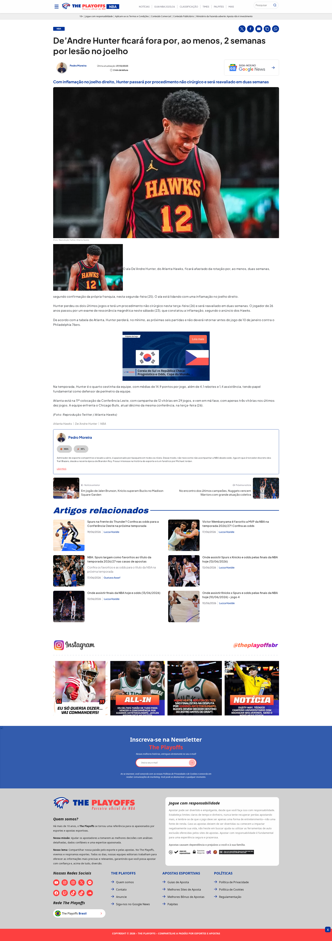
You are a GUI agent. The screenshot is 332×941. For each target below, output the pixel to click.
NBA (103, 423)
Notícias (144, 6)
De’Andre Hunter (86, 423)
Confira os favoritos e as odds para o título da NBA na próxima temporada (121, 569)
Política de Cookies (231, 889)
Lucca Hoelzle (111, 531)
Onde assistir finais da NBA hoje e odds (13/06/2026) (123, 593)
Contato (121, 889)
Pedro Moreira (78, 65)
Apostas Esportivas (181, 873)
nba (59, 29)
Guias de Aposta (178, 882)
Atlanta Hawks (62, 423)
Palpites (219, 6)
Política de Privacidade (234, 882)
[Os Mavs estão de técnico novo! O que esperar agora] (252, 688)
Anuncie (121, 897)
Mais (231, 6)
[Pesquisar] (274, 5)
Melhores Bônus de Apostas (185, 897)
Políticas (223, 873)
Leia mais (61, 469)
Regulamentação (230, 897)
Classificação (189, 6)
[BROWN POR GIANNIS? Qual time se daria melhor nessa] (137, 688)
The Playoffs (123, 873)
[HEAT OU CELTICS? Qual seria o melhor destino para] (194, 688)
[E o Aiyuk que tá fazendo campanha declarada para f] (80, 688)
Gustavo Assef (112, 577)
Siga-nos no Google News (133, 904)
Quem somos (125, 882)
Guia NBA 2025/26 (164, 6)
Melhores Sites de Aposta (184, 889)
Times (206, 6)
